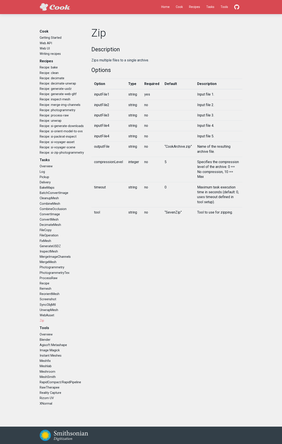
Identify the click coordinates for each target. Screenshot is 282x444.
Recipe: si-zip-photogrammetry (62, 153)
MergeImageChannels (55, 257)
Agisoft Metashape (53, 345)
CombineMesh (50, 204)
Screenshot (48, 299)
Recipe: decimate (52, 78)
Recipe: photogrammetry (57, 110)
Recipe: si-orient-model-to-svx (61, 131)
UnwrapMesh (49, 310)
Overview (46, 166)
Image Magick (50, 350)
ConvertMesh (49, 219)
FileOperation (49, 235)
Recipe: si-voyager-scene (57, 147)
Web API (46, 43)
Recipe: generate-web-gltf (58, 94)
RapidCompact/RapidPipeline (60, 382)
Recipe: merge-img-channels (60, 105)
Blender (45, 340)
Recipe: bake (49, 67)
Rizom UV (47, 398)
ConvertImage (50, 214)
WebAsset (47, 315)
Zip (42, 320)
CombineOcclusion (53, 209)
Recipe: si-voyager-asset (57, 142)
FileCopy (46, 230)
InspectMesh (49, 251)
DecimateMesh (50, 225)
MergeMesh (48, 262)
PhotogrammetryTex (54, 273)
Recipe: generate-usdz (56, 89)
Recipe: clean (49, 73)
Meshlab (46, 366)
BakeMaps (47, 188)
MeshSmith (48, 377)
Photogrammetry (52, 267)
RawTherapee (49, 387)
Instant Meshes (50, 355)
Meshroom (47, 372)
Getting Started (50, 38)
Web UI (45, 48)
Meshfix (45, 361)
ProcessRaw (49, 278)
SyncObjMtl (48, 305)
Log (42, 172)
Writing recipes (50, 54)
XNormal (46, 403)
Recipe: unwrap (50, 121)
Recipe (44, 283)
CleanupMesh (49, 198)
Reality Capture (50, 393)
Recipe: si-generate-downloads (62, 126)
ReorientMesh (49, 294)
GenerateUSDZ (50, 246)
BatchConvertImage (54, 193)
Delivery (45, 182)
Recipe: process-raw (54, 115)
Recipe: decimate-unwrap (58, 83)
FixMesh (45, 241)
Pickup (44, 177)
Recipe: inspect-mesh (55, 99)
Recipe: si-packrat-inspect (58, 136)
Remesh (45, 289)
